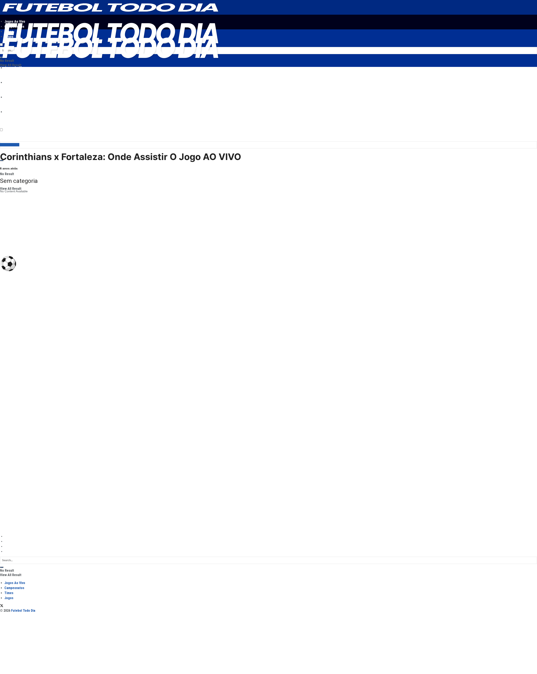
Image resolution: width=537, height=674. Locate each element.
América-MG (8, 292)
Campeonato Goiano (14, 425)
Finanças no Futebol (13, 521)
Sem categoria (9, 144)
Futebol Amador (10, 485)
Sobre (8, 546)
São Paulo (7, 375)
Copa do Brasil (372, 276)
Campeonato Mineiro (14, 413)
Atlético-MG (8, 310)
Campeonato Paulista (14, 402)
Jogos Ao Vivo (14, 68)
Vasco (4, 381)
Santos (4, 369)
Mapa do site (13, 536)
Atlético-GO (7, 304)
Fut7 (3, 497)
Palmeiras (6, 363)
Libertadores (399, 276)
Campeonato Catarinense (17, 437)
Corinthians (7, 322)
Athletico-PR (8, 298)
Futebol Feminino (11, 491)
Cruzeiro (5, 328)
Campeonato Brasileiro (342, 276)
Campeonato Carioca (14, 408)
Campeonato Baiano (13, 431)
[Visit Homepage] (109, 14)
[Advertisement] (126, 113)
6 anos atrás (9, 168)
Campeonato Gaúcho (14, 419)
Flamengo (6, 339)
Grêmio (5, 351)
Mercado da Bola (11, 503)
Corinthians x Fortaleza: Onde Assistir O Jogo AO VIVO (120, 156)
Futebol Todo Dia (23, 528)
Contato (9, 551)
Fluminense (8, 345)
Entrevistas (7, 515)
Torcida (5, 509)
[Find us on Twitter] (1, 606)
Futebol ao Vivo (10, 479)
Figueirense (8, 334)
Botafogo (6, 316)
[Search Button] (1, 567)
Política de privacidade (19, 541)
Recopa (5, 464)
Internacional (8, 357)
